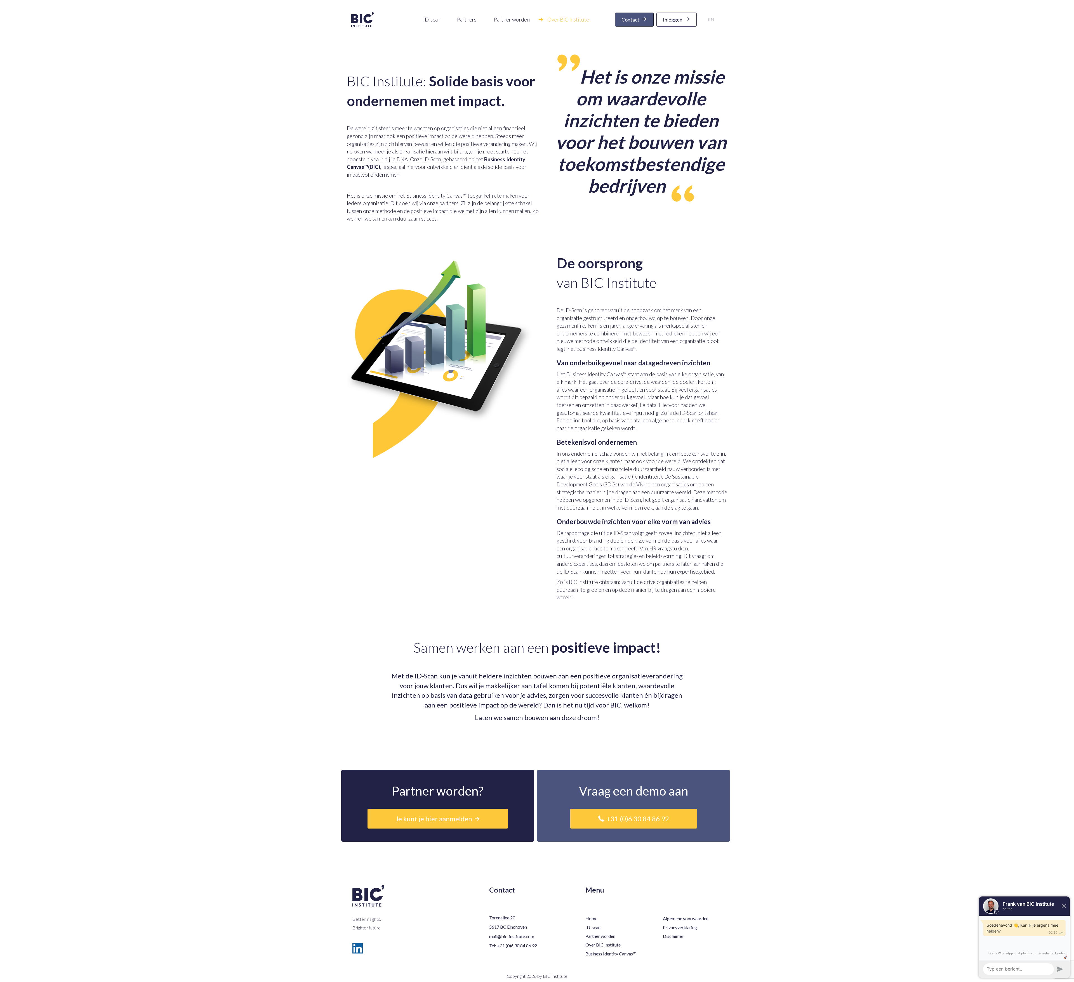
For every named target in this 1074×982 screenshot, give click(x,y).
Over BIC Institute (603, 944)
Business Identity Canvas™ (436, 195)
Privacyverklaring (680, 927)
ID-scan (592, 927)
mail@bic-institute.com (511, 936)
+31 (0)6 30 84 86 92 (517, 945)
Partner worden (600, 936)
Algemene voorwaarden (685, 918)
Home (591, 918)
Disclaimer (673, 936)
